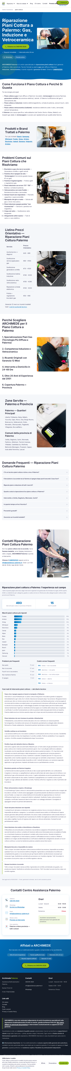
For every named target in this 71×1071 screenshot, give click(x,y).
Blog (31, 3)
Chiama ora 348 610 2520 (16, 47)
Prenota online (53, 3)
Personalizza (52, 1063)
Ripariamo (10, 3)
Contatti (45, 3)
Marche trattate (21, 3)
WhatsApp (8, 57)
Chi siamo (38, 3)
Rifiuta (43, 1063)
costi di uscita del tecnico (18, 307)
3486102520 (57, 69)
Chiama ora (63, 2)
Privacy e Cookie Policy (9, 1011)
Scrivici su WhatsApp (17, 907)
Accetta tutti (63, 1063)
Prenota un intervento (17, 920)
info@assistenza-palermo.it (12, 563)
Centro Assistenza (7, 9)
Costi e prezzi (6, 1009)
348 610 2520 (14, 901)
